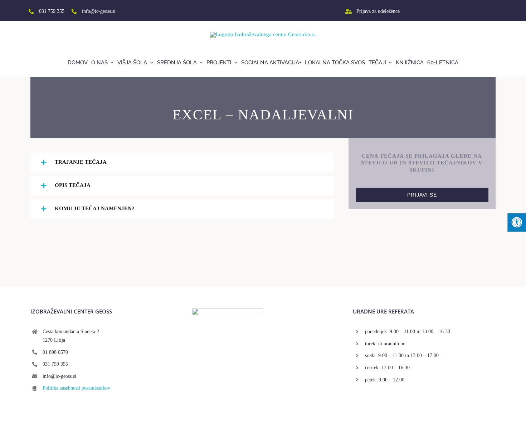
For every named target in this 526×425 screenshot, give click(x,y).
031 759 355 (51, 11)
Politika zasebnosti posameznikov (76, 388)
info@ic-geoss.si (99, 11)
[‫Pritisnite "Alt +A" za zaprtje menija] (516, 222)
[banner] (227, 310)
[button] (182, 162)
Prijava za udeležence (378, 11)
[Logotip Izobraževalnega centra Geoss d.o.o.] (263, 34)
